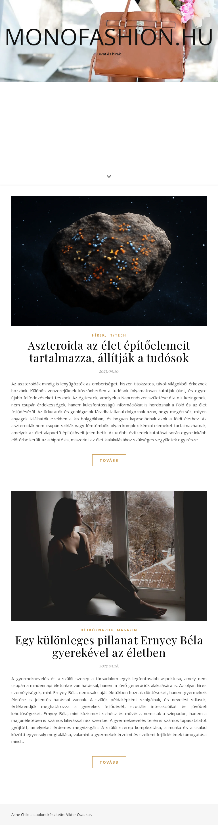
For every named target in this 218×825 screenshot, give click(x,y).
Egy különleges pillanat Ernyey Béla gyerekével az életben (109, 646)
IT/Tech (117, 335)
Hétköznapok (97, 630)
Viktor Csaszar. (79, 814)
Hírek (98, 335)
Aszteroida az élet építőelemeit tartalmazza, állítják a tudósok (109, 351)
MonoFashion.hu (109, 36)
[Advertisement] (109, 125)
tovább (109, 460)
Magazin (127, 630)
